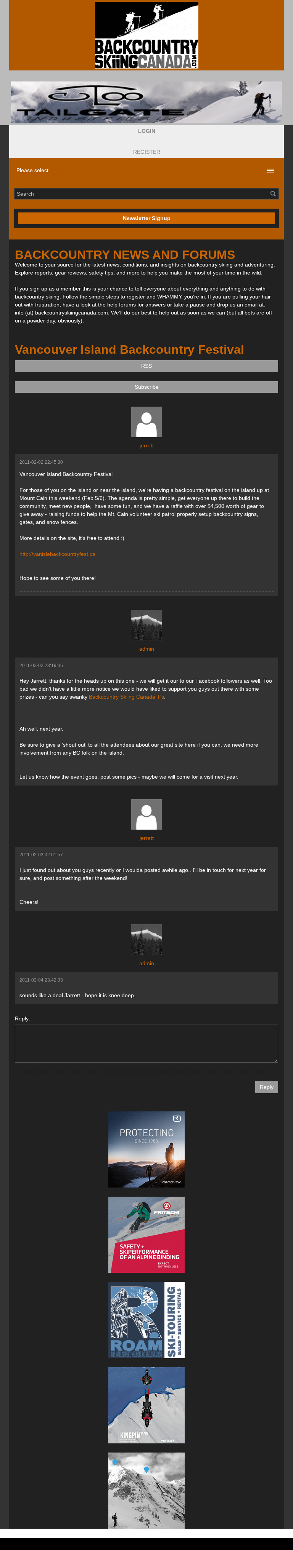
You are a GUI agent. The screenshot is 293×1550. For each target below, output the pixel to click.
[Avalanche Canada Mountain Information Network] (146, 1491)
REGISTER (146, 152)
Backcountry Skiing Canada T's (126, 697)
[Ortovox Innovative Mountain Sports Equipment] (146, 1149)
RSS (146, 366)
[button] (147, 131)
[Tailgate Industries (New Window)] (146, 102)
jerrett (147, 445)
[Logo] (146, 35)
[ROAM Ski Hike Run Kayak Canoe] (146, 1320)
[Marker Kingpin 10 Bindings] (146, 1405)
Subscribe (147, 387)
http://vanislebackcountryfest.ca (57, 554)
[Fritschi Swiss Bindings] (146, 1235)
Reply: (22, 1018)
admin (146, 649)
